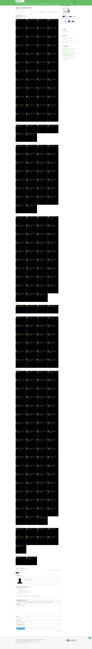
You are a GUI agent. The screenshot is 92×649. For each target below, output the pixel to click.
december (20, 555)
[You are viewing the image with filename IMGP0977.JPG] (21, 200)
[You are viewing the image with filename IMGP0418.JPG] (21, 503)
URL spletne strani (20, 624)
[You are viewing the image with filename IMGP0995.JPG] (42, 200)
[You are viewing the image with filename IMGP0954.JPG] (42, 183)
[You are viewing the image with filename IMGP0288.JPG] (53, 418)
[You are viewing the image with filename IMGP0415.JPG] (42, 495)
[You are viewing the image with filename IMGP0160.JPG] (31, 338)
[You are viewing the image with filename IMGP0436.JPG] (31, 520)
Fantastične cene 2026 (33, 3)
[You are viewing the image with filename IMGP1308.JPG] (31, 280)
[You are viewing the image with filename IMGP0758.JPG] (21, 149)
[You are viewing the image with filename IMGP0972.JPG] (53, 192)
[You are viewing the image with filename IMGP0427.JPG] (53, 503)
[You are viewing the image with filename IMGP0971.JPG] (42, 192)
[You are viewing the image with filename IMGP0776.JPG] (42, 157)
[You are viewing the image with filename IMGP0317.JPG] (31, 478)
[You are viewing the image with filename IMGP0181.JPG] (21, 375)
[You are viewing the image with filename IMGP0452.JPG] (21, 541)
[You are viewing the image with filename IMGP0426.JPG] (42, 503)
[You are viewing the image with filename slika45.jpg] (53, 100)
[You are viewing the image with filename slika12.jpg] (53, 23)
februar (19, 17)
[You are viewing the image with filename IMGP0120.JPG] (42, 329)
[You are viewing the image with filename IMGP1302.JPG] (53, 272)
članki (70, 3)
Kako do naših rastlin (65, 31)
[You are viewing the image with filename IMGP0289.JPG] (21, 426)
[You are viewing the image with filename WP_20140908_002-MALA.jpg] (42, 520)
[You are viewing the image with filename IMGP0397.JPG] (31, 486)
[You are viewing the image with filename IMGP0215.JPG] (21, 392)
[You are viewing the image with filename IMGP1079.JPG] (31, 220)
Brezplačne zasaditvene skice (67, 37)
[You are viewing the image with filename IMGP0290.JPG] (31, 426)
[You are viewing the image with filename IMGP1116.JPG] (31, 255)
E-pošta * (18, 620)
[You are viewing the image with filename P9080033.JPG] (42, 363)
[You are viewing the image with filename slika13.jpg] (21, 32)
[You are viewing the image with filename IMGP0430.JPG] (31, 512)
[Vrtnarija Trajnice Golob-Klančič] (20, 1)
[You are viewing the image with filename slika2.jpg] (53, 40)
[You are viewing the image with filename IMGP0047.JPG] (31, 320)
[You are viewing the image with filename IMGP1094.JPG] (42, 229)
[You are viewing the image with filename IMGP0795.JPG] (53, 166)
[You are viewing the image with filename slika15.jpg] (42, 32)
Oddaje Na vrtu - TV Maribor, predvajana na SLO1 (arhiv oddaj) (69, 49)
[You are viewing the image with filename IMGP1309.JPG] (42, 280)
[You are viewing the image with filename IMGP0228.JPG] (42, 401)
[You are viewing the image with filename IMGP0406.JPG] (53, 486)
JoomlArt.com (45, 639)
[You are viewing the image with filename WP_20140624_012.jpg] (53, 309)
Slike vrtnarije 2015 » (35, 596)
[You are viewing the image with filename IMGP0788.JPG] (42, 166)
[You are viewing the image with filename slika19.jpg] (42, 40)
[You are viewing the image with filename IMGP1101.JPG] (42, 237)
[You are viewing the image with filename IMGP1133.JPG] (31, 263)
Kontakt (25, 3)
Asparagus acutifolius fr (22, 589)
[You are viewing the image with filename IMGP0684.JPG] (31, 129)
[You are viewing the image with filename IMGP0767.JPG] (42, 149)
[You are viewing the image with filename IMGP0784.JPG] (31, 166)
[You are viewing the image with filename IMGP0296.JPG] (31, 435)
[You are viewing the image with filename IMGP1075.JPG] (21, 220)
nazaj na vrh (59, 631)
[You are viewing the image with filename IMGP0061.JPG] (42, 320)
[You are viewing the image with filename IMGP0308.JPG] (31, 460)
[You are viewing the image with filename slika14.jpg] (31, 32)
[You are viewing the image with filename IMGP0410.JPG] (21, 495)
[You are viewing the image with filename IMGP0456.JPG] (42, 541)
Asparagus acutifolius (45, 3)
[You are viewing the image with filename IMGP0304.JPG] (31, 452)
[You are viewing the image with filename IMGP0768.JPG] (53, 149)
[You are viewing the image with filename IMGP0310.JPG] (42, 460)
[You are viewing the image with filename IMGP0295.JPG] (21, 435)
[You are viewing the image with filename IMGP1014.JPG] (21, 209)
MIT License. (38, 641)
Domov (19, 3)
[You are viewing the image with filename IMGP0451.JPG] (53, 532)
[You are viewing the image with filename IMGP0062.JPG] (53, 320)
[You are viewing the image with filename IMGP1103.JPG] (53, 237)
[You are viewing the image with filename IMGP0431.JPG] (42, 512)
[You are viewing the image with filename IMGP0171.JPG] (53, 346)
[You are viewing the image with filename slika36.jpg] (31, 83)
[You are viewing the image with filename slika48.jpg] (42, 109)
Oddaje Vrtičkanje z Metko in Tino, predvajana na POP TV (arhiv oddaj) (68, 51)
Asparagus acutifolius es (22, 588)
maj (18, 214)
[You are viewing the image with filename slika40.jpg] (42, 91)
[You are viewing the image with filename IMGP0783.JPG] (21, 166)
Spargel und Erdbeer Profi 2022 (23, 592)
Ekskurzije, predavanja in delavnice (68, 40)
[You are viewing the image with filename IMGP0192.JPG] (31, 375)
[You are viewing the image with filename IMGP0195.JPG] (53, 375)
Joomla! (17, 640)
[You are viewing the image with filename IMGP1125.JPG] (53, 255)
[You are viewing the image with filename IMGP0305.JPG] (42, 452)
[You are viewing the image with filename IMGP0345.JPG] (53, 478)
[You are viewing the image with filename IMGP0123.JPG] (53, 329)
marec (19, 123)
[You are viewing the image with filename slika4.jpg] (31, 91)
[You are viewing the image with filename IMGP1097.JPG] (53, 229)
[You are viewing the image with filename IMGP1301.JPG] (42, 272)
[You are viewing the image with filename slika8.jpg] (42, 117)
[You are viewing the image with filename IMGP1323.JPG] (53, 289)
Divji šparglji (20, 593)
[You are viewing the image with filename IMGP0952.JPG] (31, 183)
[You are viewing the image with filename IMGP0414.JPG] (31, 495)
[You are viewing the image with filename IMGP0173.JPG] (31, 355)
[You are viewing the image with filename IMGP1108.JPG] (42, 246)
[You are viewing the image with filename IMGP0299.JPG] (21, 443)
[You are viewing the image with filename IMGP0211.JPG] (53, 383)
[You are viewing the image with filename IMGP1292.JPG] (21, 272)
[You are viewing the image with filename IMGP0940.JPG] (31, 175)
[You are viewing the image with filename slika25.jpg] (31, 57)
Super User (20, 9)
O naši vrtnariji (55, 3)
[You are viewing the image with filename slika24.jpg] (21, 57)
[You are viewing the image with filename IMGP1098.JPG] (21, 237)
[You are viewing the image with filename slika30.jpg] (53, 66)
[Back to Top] (90, 638)
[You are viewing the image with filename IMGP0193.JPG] (42, 375)
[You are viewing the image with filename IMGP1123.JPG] (42, 255)
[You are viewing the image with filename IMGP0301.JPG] (42, 443)
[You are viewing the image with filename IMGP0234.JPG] (53, 401)
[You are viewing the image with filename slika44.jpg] (42, 100)
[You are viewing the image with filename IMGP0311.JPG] (53, 460)
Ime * (17, 616)
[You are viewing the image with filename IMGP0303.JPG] (21, 452)
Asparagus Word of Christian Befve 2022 (25, 591)
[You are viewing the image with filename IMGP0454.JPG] (31, 541)
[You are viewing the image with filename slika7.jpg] (31, 117)
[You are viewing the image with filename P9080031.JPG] (21, 363)
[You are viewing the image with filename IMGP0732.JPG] (21, 137)
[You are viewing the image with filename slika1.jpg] (21, 23)
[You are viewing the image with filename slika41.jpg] (53, 91)
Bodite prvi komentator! (57, 11)
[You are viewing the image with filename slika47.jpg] (31, 109)
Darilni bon (64, 39)
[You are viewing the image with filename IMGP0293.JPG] (53, 426)
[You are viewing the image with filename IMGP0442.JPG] (21, 532)
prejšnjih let (25, 568)
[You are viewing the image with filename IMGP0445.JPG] (31, 532)
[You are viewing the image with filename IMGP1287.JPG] (42, 263)
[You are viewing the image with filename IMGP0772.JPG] (21, 157)
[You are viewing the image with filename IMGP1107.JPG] (31, 246)
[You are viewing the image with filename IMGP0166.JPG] (21, 346)
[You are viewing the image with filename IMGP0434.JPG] (21, 520)
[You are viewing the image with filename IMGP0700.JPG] (42, 129)
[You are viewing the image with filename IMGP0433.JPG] (53, 512)
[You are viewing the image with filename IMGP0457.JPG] (53, 541)
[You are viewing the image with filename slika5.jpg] (53, 109)
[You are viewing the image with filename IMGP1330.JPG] (31, 297)
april (19, 143)
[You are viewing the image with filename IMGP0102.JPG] (21, 329)
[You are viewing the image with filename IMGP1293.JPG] (31, 272)
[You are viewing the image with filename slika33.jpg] (42, 74)
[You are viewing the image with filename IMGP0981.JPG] (31, 200)
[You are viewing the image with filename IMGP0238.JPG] (31, 409)
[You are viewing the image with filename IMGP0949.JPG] (21, 183)
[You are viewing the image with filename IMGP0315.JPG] (53, 469)
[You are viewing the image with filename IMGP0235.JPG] (21, 409)
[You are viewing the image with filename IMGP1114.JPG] (21, 255)
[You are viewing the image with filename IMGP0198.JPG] (21, 383)
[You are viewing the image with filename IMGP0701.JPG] (53, 129)
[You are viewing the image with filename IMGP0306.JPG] (53, 452)
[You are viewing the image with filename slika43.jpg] (31, 100)
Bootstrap (17, 641)
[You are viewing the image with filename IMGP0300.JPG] (31, 443)
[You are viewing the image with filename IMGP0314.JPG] (42, 469)
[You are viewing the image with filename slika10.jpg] (31, 23)
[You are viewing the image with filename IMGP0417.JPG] (53, 495)
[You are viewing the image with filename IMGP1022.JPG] (31, 209)
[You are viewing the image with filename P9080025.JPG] (53, 355)
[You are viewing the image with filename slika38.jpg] (53, 83)
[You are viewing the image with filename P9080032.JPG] (31, 363)
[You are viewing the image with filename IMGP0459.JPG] (21, 549)
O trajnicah (64, 3)
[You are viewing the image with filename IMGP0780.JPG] (53, 157)
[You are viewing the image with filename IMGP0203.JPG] (42, 383)
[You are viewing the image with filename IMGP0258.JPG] (31, 561)
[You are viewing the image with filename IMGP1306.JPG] (21, 280)
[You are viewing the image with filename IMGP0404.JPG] (42, 486)
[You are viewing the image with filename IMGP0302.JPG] (53, 443)
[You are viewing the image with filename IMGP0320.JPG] (42, 478)
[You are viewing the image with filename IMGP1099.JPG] (31, 237)
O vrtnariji (22, 575)
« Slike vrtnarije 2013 (27, 596)
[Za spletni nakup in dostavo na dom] (69, 10)
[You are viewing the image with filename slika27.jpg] (53, 57)
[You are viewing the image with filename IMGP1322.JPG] (42, 289)
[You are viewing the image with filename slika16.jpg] (53, 32)
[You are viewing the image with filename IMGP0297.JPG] (42, 435)
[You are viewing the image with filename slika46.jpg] (21, 109)
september (20, 369)
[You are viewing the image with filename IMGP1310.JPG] (53, 280)
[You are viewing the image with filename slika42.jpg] (21, 100)
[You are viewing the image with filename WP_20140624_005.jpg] (31, 309)
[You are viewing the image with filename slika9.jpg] (53, 117)
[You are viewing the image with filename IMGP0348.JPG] (21, 486)
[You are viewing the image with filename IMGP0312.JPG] (21, 469)
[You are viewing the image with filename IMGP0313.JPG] (31, 469)
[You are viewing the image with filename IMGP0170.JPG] (42, 346)
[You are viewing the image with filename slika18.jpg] (31, 40)
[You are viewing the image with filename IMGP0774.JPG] (31, 157)
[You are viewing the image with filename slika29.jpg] (31, 66)
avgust (19, 315)
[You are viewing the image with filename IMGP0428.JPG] (21, 512)
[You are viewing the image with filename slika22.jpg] (42, 49)
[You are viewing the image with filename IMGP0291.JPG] (42, 426)
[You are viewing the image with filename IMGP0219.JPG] (42, 392)
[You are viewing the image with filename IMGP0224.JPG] (21, 401)
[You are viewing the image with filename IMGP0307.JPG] (21, 460)
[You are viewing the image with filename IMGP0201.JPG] (31, 383)
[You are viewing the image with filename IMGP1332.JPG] (42, 297)
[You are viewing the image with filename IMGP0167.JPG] (31, 346)
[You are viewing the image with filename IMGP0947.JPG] (53, 175)
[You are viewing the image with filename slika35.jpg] (21, 83)
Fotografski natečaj (65, 42)
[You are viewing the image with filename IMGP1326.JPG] (21, 297)
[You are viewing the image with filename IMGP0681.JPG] (21, 129)
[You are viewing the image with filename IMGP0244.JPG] (21, 561)
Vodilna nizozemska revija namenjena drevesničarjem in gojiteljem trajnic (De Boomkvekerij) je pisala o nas (68, 54)
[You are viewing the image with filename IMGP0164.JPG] (53, 338)
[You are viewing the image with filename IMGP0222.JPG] (53, 392)
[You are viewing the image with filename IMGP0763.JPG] (31, 149)
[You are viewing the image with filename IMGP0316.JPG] (21, 478)
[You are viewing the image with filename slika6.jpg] (21, 117)
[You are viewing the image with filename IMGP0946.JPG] (42, 175)
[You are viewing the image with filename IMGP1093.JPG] (31, 229)
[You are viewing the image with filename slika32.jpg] (31, 74)
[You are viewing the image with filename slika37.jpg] (42, 83)
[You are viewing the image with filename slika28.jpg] (21, 66)
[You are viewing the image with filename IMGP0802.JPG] (21, 175)
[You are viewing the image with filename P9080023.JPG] (42, 355)
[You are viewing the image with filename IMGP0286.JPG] (42, 418)
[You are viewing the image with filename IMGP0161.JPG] (42, 338)
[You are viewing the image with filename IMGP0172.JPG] (21, 355)
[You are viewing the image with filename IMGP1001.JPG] (53, 200)
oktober (19, 526)
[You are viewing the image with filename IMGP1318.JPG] (21, 289)
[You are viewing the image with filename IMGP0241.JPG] (42, 409)
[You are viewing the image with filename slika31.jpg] (21, 74)
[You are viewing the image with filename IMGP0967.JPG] (31, 192)
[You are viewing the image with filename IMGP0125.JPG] (21, 338)
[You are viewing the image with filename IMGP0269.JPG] (31, 418)
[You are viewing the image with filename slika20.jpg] (21, 49)
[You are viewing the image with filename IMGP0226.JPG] (31, 401)
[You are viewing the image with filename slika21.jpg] (31, 49)
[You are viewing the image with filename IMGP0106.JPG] (31, 329)
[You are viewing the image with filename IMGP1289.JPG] (53, 263)
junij (19, 303)
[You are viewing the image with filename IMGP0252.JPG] (53, 409)
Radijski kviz (64, 60)
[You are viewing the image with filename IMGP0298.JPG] (53, 435)
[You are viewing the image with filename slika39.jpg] (21, 91)
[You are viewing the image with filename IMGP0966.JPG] (21, 192)
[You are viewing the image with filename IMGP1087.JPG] (53, 220)
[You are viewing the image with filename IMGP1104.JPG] (21, 246)
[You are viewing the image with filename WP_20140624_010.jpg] (42, 309)
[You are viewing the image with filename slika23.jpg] (53, 49)
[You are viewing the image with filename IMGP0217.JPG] (31, 392)
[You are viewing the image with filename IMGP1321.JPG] (31, 289)
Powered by (71, 640)
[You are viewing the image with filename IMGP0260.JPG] (21, 418)
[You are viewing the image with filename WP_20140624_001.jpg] (21, 309)
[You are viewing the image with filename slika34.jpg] (53, 74)
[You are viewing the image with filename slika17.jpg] (21, 40)
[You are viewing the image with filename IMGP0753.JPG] (31, 137)
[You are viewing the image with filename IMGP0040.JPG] (21, 320)
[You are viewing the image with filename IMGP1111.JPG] (53, 246)
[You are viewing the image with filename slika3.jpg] (42, 66)
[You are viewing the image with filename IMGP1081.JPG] (42, 220)
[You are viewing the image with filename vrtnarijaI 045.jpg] (53, 363)
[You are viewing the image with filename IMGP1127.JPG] (21, 263)
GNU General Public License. (36, 640)
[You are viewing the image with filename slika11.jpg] (42, 23)
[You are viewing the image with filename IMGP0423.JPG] (31, 503)
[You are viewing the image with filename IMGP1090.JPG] (21, 229)
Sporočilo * (19, 604)
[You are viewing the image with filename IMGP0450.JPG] (42, 532)
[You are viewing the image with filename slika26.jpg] (42, 57)
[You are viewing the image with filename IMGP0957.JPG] (53, 183)
